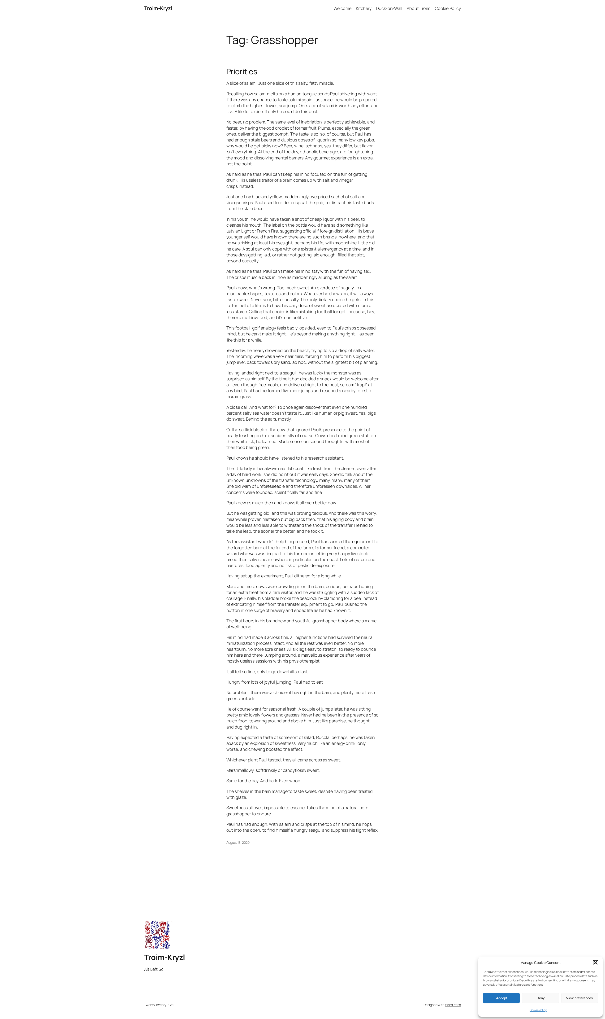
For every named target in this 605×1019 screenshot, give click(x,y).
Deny (540, 998)
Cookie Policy (538, 1010)
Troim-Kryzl (158, 8)
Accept (501, 998)
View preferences (579, 998)
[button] (595, 962)
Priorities (241, 71)
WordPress (453, 1004)
